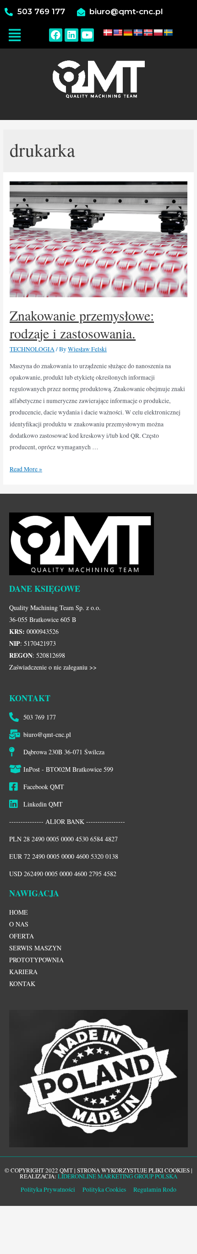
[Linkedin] (71, 35)
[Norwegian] (148, 32)
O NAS (18, 924)
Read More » (26, 469)
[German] (127, 32)
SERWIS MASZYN (35, 947)
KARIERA (23, 971)
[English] (117, 32)
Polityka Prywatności (48, 1189)
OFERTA (21, 936)
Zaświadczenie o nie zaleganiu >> (53, 667)
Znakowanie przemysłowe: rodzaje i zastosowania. (82, 324)
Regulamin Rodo (154, 1189)
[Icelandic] (137, 32)
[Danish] (107, 32)
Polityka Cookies (103, 1189)
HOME (18, 912)
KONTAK (22, 983)
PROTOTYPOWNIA (36, 959)
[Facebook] (55, 35)
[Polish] (158, 32)
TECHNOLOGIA (32, 349)
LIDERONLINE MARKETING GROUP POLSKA (117, 1176)
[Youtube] (87, 35)
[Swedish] (168, 32)
